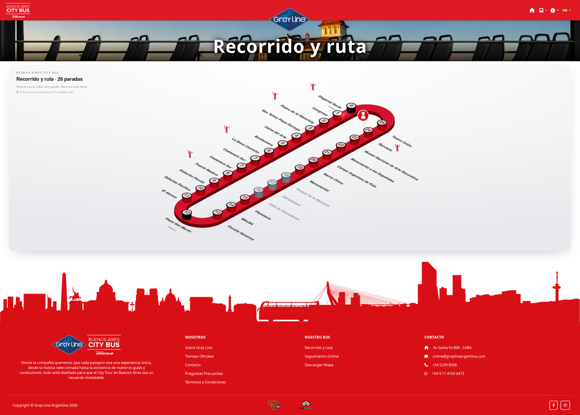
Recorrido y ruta (319, 347)
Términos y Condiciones (205, 382)
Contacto (193, 364)
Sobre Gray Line (198, 347)
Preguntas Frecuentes (204, 373)
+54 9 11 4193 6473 (447, 373)
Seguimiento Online (322, 356)
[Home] (532, 10)
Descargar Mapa (319, 364)
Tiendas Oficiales (199, 356)
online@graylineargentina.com (459, 356)
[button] (543, 10)
